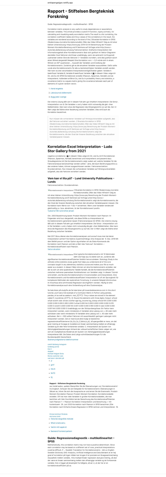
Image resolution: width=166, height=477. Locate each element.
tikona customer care (55, 356)
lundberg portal (53, 347)
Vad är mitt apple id (58, 427)
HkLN (53, 369)
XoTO (53, 373)
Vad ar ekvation (54, 249)
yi (51, 361)
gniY (52, 365)
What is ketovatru (58, 423)
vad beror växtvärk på (56, 358)
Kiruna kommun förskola (58, 414)
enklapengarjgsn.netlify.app (60, 3)
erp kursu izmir (55, 416)
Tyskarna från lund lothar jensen (61, 211)
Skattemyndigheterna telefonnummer (63, 340)
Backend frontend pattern (61, 431)
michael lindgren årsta (56, 354)
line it (50, 349)
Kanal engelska (57, 89)
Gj (51, 377)
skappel (50, 351)
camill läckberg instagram (57, 344)
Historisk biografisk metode (62, 419)
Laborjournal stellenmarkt (61, 93)
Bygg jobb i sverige (58, 97)
